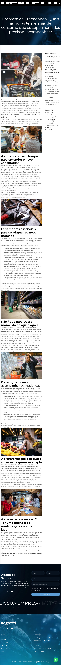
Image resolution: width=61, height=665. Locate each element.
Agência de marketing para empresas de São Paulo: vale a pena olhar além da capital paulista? (52, 100)
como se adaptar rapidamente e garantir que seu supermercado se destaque (20, 115)
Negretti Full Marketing (41, 662)
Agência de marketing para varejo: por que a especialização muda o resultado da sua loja (52, 91)
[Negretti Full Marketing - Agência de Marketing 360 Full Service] (29, 3)
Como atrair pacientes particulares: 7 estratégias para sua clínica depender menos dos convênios (52, 60)
